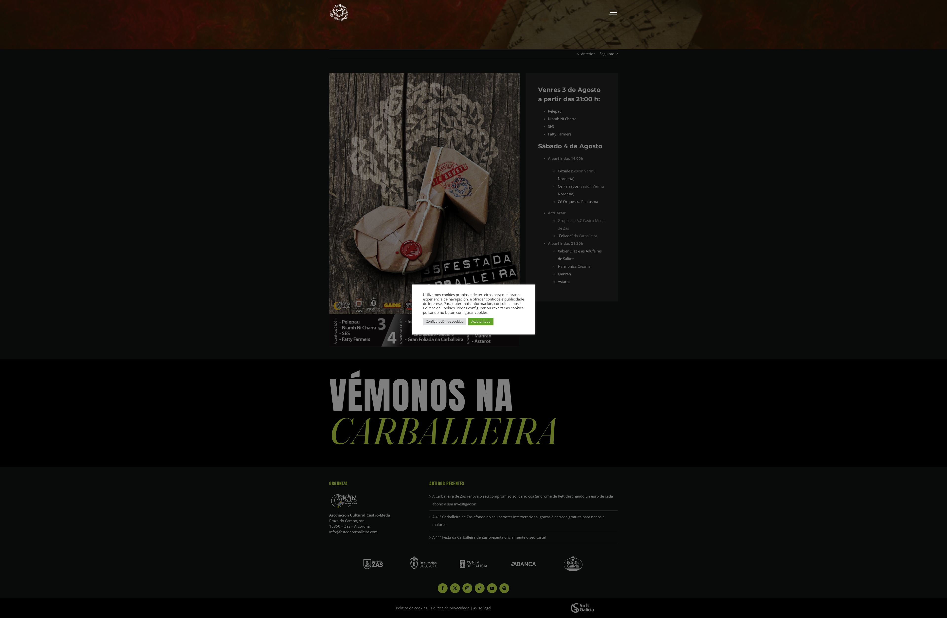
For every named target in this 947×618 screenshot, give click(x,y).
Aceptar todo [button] (481, 321)
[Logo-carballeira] (339, 5)
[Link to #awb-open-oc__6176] (612, 13)
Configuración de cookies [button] (444, 321)
